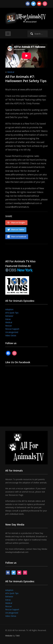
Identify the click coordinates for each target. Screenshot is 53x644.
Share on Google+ (18, 222)
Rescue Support (12, 329)
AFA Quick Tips (11, 312)
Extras (8, 319)
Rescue (8, 325)
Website (8, 635)
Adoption (9, 309)
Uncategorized (11, 332)
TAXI (17, 635)
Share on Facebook (18, 236)
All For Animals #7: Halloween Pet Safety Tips (25, 78)
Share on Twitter (17, 229)
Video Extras (10, 335)
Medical (10, 72)
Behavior (9, 316)
